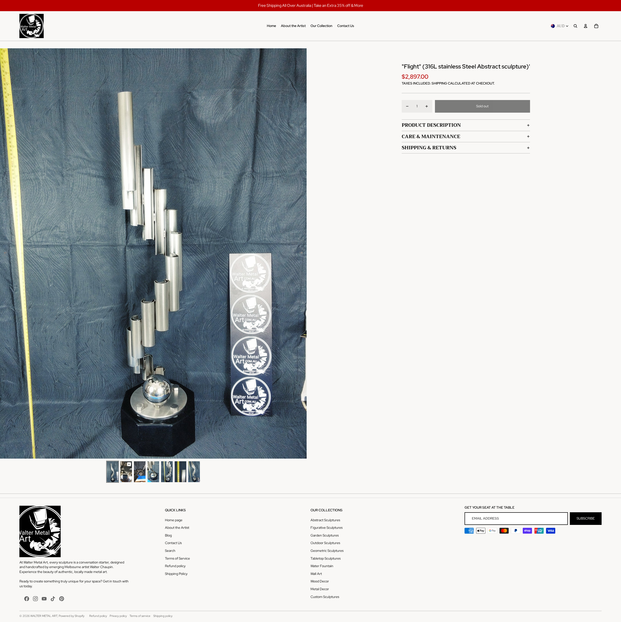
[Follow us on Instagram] (35, 598)
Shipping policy (162, 616)
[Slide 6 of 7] (180, 471)
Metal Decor (319, 589)
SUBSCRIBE (586, 518)
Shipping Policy (176, 574)
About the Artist (177, 527)
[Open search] (575, 26)
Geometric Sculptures (326, 550)
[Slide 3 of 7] (140, 471)
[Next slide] (303, 253)
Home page (173, 520)
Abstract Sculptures (325, 520)
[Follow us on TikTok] (52, 598)
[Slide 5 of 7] (167, 471)
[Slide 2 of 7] (126, 471)
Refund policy (175, 566)
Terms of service (140, 616)
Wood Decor (319, 581)
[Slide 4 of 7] (153, 471)
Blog (168, 535)
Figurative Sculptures (326, 527)
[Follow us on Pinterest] (61, 598)
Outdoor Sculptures (325, 543)
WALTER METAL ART (43, 616)
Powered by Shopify (71, 616)
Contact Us (173, 543)
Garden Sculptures (324, 535)
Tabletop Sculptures (325, 558)
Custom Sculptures (324, 597)
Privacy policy (118, 616)
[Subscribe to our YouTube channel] (44, 598)
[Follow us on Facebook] (26, 598)
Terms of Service (177, 558)
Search (170, 550)
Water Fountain (321, 566)
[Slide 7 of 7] (194, 471)
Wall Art (316, 574)
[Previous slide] (4, 253)
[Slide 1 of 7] (112, 471)
